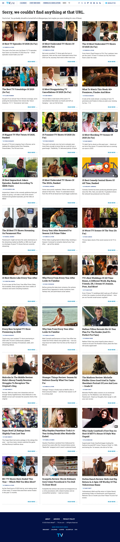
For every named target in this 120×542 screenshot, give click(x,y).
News (64, 3)
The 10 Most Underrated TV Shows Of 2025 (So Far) (99, 45)
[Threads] (85, 3)
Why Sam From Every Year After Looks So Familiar (58, 330)
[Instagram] (91, 3)
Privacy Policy (69, 519)
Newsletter (112, 3)
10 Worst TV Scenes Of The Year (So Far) (99, 232)
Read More (31, 62)
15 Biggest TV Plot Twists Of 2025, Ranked (18, 136)
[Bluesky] (94, 3)
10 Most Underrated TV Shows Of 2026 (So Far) (58, 45)
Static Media (50, 523)
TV (69, 3)
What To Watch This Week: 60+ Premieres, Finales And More (97, 91)
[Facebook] (79, 3)
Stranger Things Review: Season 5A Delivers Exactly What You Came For (59, 380)
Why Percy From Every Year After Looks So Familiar (58, 279)
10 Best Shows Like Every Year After (19, 277)
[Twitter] (82, 3)
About (47, 519)
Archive (57, 519)
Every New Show (35, 3)
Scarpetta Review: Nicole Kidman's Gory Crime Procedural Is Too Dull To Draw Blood (59, 482)
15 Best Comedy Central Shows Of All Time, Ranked (98, 182)
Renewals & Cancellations (52, 3)
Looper (61, 529)
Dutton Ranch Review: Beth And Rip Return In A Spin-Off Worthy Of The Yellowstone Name (99, 482)
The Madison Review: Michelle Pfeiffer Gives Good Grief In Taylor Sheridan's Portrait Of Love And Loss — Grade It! (99, 382)
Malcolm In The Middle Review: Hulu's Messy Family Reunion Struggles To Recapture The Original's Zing (17, 381)
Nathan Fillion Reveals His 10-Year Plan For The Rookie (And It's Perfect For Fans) (99, 332)
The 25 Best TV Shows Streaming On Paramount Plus (18, 232)
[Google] (97, 3)
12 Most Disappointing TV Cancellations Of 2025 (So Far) (56, 91)
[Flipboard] (88, 3)
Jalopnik (54, 529)
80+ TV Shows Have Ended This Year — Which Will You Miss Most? (19, 480)
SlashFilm (69, 529)
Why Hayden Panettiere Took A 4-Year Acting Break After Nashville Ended (58, 433)
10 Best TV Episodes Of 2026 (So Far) (20, 43)
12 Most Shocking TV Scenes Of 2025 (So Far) (97, 136)
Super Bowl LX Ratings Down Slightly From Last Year (16, 432)
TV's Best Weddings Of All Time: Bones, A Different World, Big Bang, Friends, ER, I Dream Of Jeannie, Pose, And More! (99, 282)
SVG (76, 529)
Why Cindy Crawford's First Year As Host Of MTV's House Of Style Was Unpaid (99, 433)
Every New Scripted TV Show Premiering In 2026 (16, 330)
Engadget (46, 529)
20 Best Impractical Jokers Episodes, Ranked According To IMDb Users (17, 183)
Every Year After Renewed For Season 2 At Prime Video (57, 232)
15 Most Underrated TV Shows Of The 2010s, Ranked (58, 181)
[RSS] (100, 3)
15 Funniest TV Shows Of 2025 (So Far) (58, 136)
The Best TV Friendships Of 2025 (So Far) (18, 91)
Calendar (23, 3)
